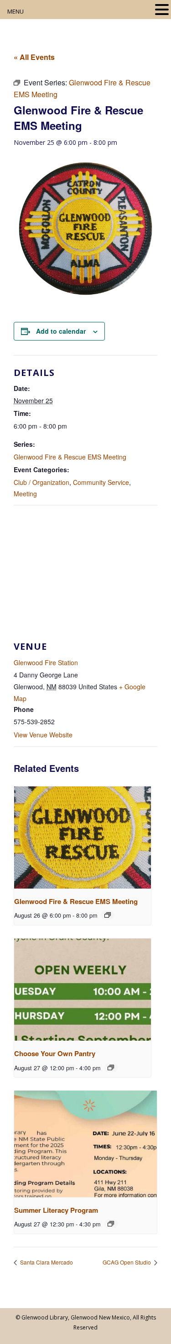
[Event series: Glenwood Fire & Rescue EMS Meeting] (107, 915)
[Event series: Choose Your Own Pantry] (111, 1067)
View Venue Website (43, 734)
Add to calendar (61, 331)
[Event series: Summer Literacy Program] (111, 1223)
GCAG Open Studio (127, 1262)
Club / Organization (41, 482)
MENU (15, 11)
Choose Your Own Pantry (54, 1053)
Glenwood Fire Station (46, 662)
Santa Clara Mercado (46, 1262)
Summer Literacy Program (56, 1210)
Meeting (25, 493)
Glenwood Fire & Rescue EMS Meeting (70, 456)
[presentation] (82, 837)
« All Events (34, 57)
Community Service (101, 482)
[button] (162, 10)
